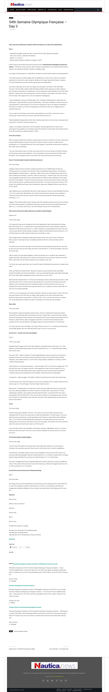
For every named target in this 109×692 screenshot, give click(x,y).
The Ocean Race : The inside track (58, 649)
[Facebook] (10, 36)
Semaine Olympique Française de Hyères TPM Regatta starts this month (35, 564)
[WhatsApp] (22, 36)
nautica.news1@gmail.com (57, 676)
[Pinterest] (18, 36)
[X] (14, 36)
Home (10, 15)
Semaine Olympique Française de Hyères (21, 585)
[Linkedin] (52, 680)
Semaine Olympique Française (21, 631)
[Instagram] (47, 680)
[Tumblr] (61, 680)
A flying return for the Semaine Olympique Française (25, 607)
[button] (98, 10)
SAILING (15, 15)
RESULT (11, 539)
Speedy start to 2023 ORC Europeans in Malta (22, 649)
